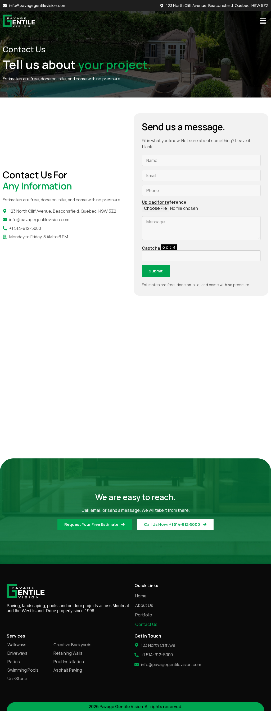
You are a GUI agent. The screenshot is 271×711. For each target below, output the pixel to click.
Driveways (17, 653)
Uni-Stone (17, 678)
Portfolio (143, 615)
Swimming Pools (23, 670)
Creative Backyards (72, 645)
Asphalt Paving (67, 670)
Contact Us (146, 624)
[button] (263, 21)
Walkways (16, 645)
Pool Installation (68, 661)
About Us (144, 605)
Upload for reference (164, 202)
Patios (13, 661)
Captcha (151, 248)
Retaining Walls (68, 653)
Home (141, 596)
